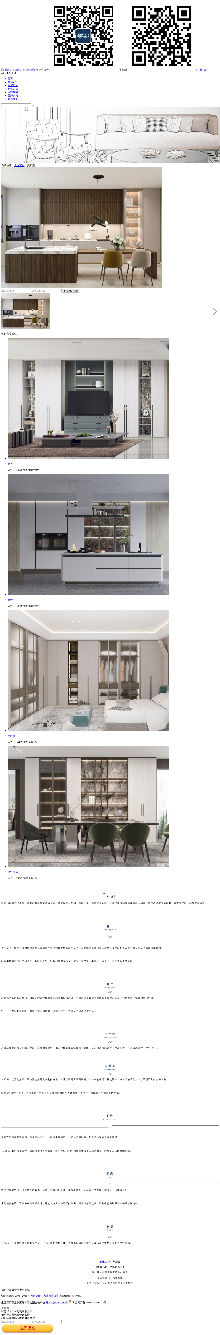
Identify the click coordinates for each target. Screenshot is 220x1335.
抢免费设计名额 (70, 290)
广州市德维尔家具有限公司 (43, 1295)
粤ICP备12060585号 (57, 1302)
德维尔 (103, 1262)
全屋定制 (19, 165)
